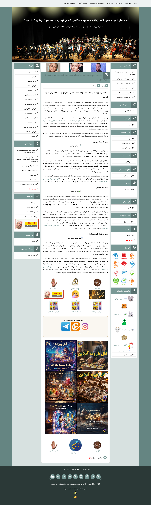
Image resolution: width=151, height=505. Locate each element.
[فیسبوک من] (87, 476)
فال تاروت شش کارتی (30, 108)
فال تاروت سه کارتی (31, 94)
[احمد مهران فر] (98, 67)
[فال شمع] (61, 387)
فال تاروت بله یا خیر (31, 131)
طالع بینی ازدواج (129, 175)
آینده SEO (33, 179)
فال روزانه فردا (32, 255)
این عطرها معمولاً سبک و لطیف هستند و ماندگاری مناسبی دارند (61, 120)
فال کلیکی (131, 207)
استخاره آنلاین (82, 3)
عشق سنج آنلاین (129, 221)
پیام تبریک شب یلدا (31, 216)
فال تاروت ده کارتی (31, 117)
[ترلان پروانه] (76, 67)
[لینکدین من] (52, 476)
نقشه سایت (67, 488)
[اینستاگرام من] (81, 476)
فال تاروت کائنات (31, 85)
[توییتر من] (70, 476)
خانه (135, 3)
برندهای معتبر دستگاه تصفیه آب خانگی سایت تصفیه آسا (27, 151)
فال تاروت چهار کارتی (30, 99)
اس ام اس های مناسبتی (96, 3)
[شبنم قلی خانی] (53, 67)
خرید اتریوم (33, 175)
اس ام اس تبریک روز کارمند (126, 92)
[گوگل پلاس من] (64, 476)
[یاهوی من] (98, 476)
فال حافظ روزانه (32, 207)
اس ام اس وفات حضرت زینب (125, 78)
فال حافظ (128, 3)
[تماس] (75, 476)
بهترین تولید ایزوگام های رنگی (28, 184)
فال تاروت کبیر (32, 76)
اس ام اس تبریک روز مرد (126, 87)
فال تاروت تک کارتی (31, 90)
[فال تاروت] (92, 356)
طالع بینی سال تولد (128, 354)
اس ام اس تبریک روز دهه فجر (125, 97)
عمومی (96, 457)
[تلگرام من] (93, 476)
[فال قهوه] (92, 387)
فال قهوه (131, 138)
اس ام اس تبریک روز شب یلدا (125, 83)
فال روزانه (110, 3)
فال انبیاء (131, 124)
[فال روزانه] (61, 356)
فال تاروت (119, 3)
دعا (133, 193)
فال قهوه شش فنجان (127, 147)
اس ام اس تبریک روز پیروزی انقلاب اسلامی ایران (124, 73)
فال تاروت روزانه (32, 71)
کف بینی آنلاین (129, 161)
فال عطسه (34, 241)
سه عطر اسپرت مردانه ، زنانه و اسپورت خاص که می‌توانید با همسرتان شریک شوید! (76, 20)
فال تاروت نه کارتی (31, 113)
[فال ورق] (61, 419)
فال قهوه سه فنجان (128, 143)
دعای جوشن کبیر (129, 189)
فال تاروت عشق (32, 122)
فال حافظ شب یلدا (31, 211)
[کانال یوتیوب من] (58, 476)
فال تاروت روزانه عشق (30, 127)
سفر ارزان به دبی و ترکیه (29, 170)
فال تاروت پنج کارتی (31, 104)
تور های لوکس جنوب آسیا (29, 165)
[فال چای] (92, 419)
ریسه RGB (130, 235)
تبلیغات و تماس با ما (69, 3)
